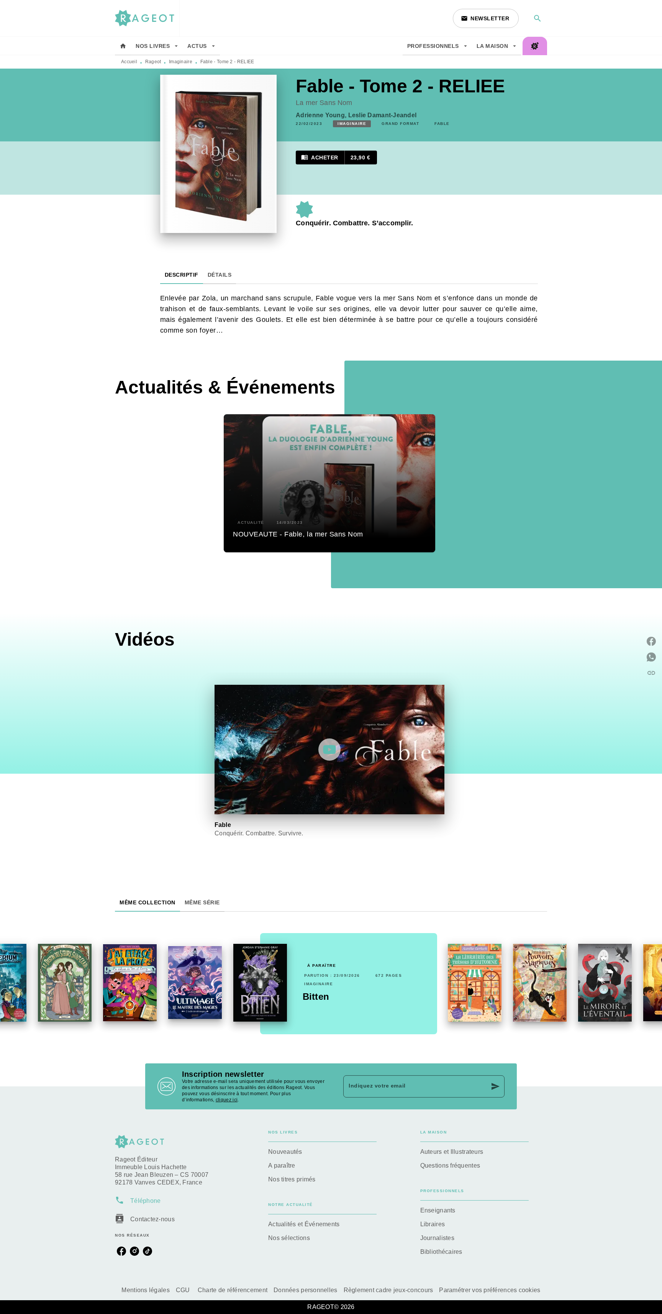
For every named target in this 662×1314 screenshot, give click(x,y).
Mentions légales (145, 1290)
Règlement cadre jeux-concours (388, 1290)
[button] (486, 18)
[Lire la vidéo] (329, 749)
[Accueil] (147, 18)
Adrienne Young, (322, 115)
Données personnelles (305, 1290)
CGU (184, 1290)
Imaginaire (180, 61)
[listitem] (121, 1251)
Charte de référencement (232, 1290)
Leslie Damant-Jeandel (382, 115)
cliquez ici (227, 1099)
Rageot (153, 61)
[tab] (123, 46)
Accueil (129, 61)
